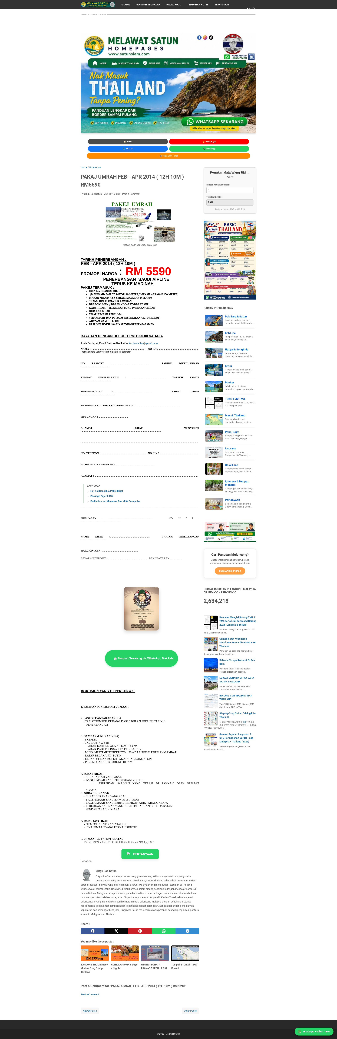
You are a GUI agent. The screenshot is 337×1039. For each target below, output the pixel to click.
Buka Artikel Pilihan (230, 570)
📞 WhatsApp (209, 149)
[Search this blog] (254, 9)
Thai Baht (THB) (214, 197)
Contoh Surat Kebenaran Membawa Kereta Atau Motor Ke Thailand (237, 642)
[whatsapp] (164, 931)
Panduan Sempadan (148, 4)
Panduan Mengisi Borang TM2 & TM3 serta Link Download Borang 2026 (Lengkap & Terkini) (237, 621)
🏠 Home (128, 142)
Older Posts (190, 1010)
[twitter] (116, 931)
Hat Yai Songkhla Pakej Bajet (106, 491)
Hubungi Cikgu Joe (95, 13)
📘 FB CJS (128, 149)
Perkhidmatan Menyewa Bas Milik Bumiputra (115, 501)
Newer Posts (90, 1010)
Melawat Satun (173, 1034)
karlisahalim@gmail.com (143, 343)
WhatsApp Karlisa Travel (316, 1031)
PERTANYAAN (143, 854)
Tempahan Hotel (198, 4)
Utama (125, 4)
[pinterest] (140, 931)
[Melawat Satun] (98, 4)
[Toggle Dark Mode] (249, 9)
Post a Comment (131, 193)
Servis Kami (221, 4)
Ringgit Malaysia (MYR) (218, 185)
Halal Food (173, 4)
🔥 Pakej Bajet (209, 142)
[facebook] (92, 931)
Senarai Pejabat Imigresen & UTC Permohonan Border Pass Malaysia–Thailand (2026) (236, 738)
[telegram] (187, 931)
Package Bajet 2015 (101, 496)
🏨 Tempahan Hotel (169, 156)
